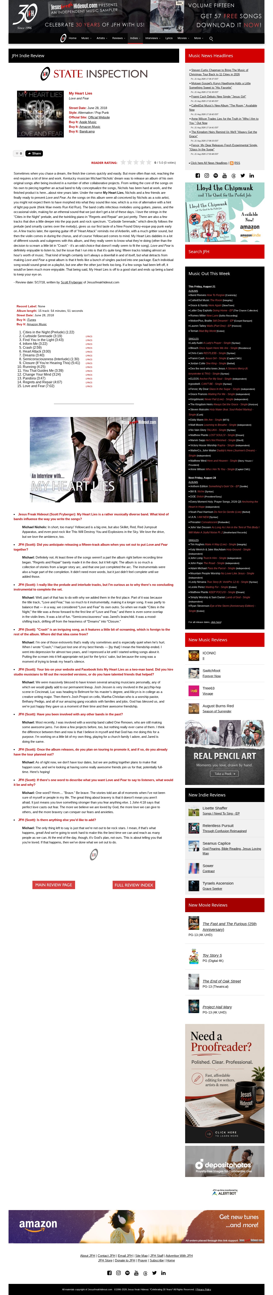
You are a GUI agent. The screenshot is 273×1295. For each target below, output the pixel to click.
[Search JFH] (211, 38)
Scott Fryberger (72, 282)
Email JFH (125, 1255)
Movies (182, 38)
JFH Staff (156, 1255)
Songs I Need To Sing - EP (221, 813)
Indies (134, 38)
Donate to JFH (125, 1260)
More (197, 38)
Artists (101, 38)
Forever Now (212, 676)
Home (71, 38)
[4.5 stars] (147, 162)
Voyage (208, 693)
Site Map (141, 1255)
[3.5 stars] (141, 162)
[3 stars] (137, 162)
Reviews (117, 38)
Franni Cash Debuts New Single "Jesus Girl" (218, 96)
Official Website (99, 117)
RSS (237, 163)
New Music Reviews (208, 640)
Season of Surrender (217, 711)
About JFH (87, 1255)
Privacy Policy (203, 1289)
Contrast (209, 871)
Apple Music (88, 122)
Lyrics (169, 38)
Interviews (151, 38)
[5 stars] (150, 162)
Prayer (142, 1260)
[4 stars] (144, 162)
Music (85, 38)
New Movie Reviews (208, 905)
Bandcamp (87, 131)
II (203, 658)
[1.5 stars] (128, 162)
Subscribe (157, 1260)
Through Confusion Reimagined (225, 831)
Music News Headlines (211, 55)
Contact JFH (106, 1255)
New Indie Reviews (207, 795)
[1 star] (125, 162)
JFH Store (105, 1260)
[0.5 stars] (121, 162)
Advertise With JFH (179, 1255)
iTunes (31, 319)
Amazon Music (89, 126)
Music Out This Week (209, 273)
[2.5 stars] (134, 162)
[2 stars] (131, 162)
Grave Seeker (212, 888)
